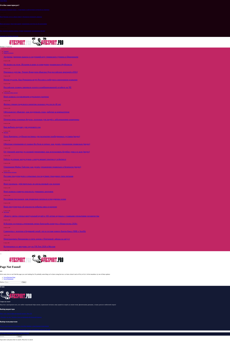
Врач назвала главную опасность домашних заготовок (28, 191)
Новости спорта (8, 53)
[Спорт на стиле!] (32, 45)
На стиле (6, 212)
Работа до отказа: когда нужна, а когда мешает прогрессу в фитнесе (35, 159)
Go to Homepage (8, 279)
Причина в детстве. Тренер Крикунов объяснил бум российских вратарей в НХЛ (41, 72)
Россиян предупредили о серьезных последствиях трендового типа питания (38, 176)
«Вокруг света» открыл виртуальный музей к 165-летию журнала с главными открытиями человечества (51, 216)
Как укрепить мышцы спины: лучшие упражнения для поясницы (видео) (22, 31)
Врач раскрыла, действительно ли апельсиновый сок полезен (32, 184)
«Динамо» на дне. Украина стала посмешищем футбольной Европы (21, 317)
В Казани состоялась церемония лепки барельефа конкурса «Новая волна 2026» (40, 223)
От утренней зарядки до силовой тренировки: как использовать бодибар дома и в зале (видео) (47, 152)
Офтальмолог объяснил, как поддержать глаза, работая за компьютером (36, 112)
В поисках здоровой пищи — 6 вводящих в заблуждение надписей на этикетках (24, 9)
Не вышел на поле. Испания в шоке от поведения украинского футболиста (38, 64)
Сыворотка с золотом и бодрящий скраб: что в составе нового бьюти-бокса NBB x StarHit (45, 231)
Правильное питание (10, 172)
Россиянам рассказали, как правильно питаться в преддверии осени (35, 199)
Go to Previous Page (9, 277)
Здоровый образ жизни (11, 93)
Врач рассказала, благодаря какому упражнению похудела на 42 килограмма (23, 24)
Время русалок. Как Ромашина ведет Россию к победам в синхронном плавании (40, 80)
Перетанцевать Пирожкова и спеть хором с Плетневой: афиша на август (37, 239)
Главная (6, 51)
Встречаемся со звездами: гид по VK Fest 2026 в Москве (29, 246)
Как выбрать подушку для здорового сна (22, 127)
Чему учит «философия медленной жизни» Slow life (16, 313)
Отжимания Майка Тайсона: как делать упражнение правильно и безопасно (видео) (42, 167)
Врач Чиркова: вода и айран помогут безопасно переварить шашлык (21, 17)
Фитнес (6, 132)
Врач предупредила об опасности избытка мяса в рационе (30, 207)
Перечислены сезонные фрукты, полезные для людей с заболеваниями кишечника (41, 119)
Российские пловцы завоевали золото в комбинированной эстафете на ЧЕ (37, 87)
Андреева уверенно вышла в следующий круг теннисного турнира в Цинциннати (41, 57)
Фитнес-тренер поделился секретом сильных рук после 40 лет (32, 104)
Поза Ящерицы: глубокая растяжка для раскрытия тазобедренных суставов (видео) (42, 136)
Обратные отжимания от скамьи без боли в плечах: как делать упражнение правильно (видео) (47, 144)
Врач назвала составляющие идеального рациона (26, 96)
